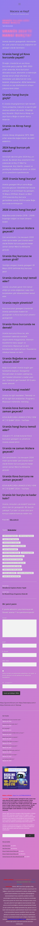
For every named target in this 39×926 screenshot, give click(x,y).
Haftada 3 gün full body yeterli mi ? (11, 750)
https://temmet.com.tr (7, 705)
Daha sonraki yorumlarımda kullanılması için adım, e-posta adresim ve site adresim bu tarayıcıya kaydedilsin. (19, 675)
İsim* (4, 642)
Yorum (4, 618)
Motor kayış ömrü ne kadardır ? (10, 737)
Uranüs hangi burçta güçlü (10, 549)
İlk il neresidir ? (6, 728)
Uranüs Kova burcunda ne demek (12, 566)
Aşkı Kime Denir (6, 845)
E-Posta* (5, 651)
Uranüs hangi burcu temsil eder (11, 552)
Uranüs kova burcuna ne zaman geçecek (14, 562)
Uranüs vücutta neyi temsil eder (12, 576)
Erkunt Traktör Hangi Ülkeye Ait (10, 851)
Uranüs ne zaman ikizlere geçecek (12, 569)
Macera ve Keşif (19, 11)
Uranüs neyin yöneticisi (9, 573)
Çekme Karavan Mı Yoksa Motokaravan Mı (13, 856)
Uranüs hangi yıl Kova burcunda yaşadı (13, 556)
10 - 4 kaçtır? (7, 683)
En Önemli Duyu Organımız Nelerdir (15, 594)
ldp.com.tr (14, 520)
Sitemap (18, 705)
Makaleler (12, 530)
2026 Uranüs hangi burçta (26, 536)
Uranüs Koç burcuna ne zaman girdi (13, 559)
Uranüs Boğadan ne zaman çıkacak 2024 (14, 546)
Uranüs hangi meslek (27, 552)
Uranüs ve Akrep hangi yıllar (25, 573)
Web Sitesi (5, 661)
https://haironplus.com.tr (27, 703)
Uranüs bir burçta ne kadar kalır (11, 542)
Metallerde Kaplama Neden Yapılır (14, 588)
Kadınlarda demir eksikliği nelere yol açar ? (13, 732)
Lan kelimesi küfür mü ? (8, 759)
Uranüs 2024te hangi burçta (11, 539)
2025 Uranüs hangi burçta (10, 536)
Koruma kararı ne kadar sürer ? (10, 724)
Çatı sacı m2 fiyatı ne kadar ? (9, 754)
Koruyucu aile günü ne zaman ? (10, 741)
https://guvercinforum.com (9, 703)
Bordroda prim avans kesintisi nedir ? (11, 719)
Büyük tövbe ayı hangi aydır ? (9, 746)
